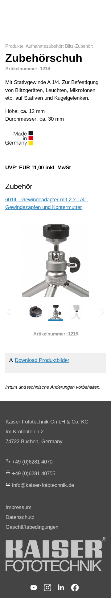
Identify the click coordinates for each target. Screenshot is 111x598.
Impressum (18, 507)
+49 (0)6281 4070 (32, 462)
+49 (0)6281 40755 (33, 473)
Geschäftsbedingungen (32, 527)
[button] (33, 587)
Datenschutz (20, 517)
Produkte (14, 46)
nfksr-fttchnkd (42, 485)
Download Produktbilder (42, 360)
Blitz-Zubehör (78, 46)
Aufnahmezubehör (44, 46)
